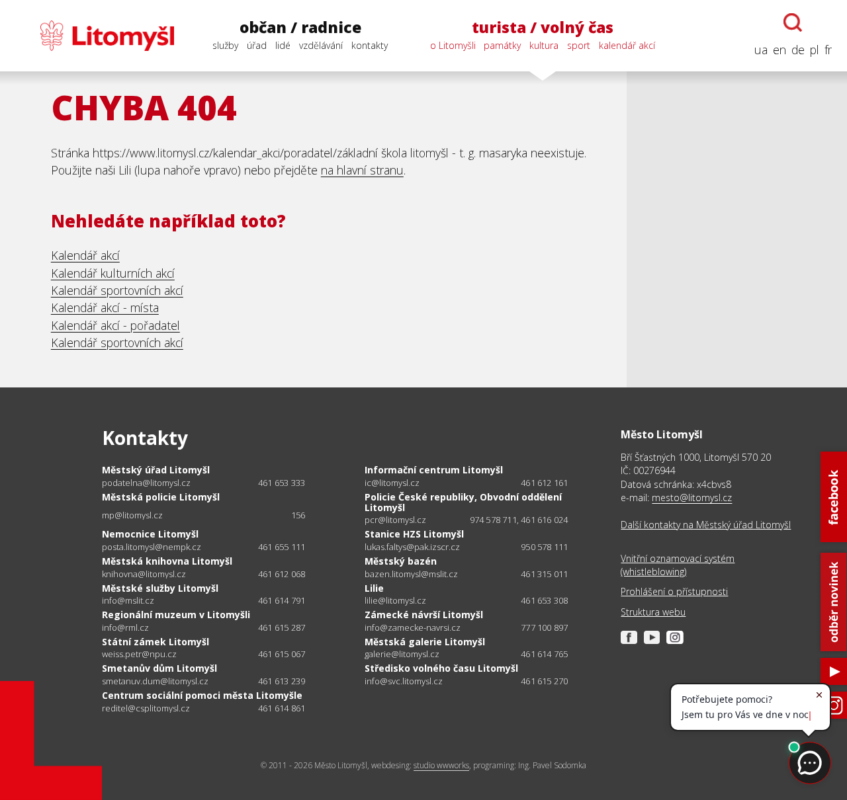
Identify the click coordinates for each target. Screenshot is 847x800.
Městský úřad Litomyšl (156, 469)
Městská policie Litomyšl (161, 497)
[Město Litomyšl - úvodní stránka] (94, 35)
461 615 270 (544, 681)
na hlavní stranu (362, 170)
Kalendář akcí (85, 255)
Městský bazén (401, 561)
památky (502, 45)
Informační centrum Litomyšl (434, 469)
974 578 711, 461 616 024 (519, 520)
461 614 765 (544, 654)
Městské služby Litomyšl (160, 588)
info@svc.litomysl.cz (404, 681)
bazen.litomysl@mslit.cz (411, 574)
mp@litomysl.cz (132, 515)
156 (298, 515)
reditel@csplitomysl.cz (146, 708)
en (779, 50)
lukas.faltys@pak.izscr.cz (412, 547)
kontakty (369, 45)
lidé (282, 45)
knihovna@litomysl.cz (144, 574)
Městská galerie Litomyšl (425, 641)
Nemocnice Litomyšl (150, 534)
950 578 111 (544, 547)
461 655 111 (281, 547)
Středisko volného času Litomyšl (441, 668)
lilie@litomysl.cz (395, 601)
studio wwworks (441, 765)
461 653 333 (281, 483)
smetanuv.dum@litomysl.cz (155, 681)
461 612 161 (544, 483)
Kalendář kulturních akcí (113, 273)
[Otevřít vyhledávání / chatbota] (793, 22)
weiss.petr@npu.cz (139, 654)
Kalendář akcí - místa (105, 307)
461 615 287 (281, 627)
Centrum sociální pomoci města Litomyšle (202, 695)
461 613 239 (281, 681)
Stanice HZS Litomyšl (414, 534)
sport (578, 45)
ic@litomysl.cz (392, 483)
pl (814, 50)
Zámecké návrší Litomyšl (424, 614)
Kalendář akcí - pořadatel (115, 325)
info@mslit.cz (128, 601)
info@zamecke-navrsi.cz (413, 628)
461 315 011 (544, 574)
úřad (257, 45)
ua (761, 50)
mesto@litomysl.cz (692, 497)
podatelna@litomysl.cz (146, 483)
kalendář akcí (627, 45)
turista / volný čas (542, 27)
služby (225, 45)
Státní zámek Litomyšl (155, 641)
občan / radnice (300, 27)
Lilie (374, 588)
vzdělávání (321, 45)
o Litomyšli (453, 45)
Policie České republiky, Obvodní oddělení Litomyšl (463, 502)
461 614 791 (281, 600)
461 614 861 (281, 708)
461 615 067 (281, 654)
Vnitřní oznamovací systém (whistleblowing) (678, 565)
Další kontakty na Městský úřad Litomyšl (706, 524)
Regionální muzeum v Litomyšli (176, 614)
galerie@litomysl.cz (402, 654)
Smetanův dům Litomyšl (159, 668)
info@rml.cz (125, 628)
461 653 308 (544, 600)
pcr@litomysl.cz (395, 520)
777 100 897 (544, 627)
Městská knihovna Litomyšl (167, 561)
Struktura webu (653, 612)
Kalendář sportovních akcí (117, 290)
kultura (543, 45)
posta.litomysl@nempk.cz (151, 547)
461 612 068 (281, 574)
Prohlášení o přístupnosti (674, 591)
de (798, 50)
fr (828, 50)
